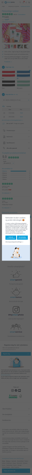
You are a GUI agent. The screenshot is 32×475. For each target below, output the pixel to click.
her (24, 233)
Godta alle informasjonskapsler (10, 238)
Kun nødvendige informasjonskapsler (22, 238)
